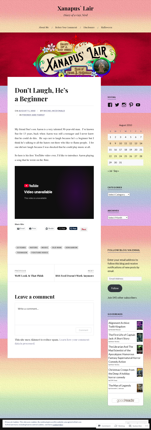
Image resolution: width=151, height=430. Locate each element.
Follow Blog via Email (124, 250)
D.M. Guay (113, 380)
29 (110, 162)
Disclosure (89, 27)
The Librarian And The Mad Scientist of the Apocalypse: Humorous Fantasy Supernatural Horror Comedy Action (125, 354)
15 (110, 149)
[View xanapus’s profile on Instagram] (124, 104)
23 (115, 156)
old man (56, 247)
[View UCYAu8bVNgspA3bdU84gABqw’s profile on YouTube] (138, 104)
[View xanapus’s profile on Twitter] (117, 104)
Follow (115, 288)
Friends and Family (33, 115)
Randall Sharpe (115, 329)
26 (130, 156)
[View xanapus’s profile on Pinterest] (131, 104)
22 (110, 156)
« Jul (110, 170)
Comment (83, 330)
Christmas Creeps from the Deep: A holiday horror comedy (121, 373)
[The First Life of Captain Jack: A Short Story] (140, 341)
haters (33, 247)
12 (130, 143)
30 (115, 162)
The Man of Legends (120, 385)
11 (125, 143)
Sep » (116, 170)
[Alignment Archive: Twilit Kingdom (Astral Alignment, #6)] (140, 329)
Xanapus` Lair (76, 8)
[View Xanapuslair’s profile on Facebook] (110, 104)
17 (120, 149)
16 (115, 149)
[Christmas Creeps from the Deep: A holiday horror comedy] (140, 376)
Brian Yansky (114, 341)
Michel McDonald (54, 111)
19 (130, 149)
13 (135, 143)
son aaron (71, 247)
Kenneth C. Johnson (117, 388)
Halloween (106, 27)
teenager (22, 252)
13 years (21, 247)
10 (120, 143)
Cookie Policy (57, 425)
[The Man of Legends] (140, 391)
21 (140, 149)
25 (125, 156)
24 (120, 156)
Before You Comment (66, 27)
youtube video (39, 252)
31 (120, 162)
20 (135, 149)
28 (140, 156)
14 (140, 143)
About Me (44, 27)
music (45, 247)
